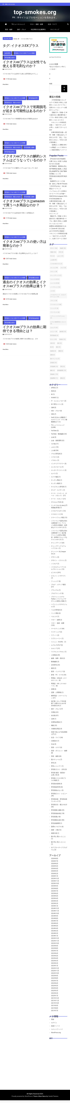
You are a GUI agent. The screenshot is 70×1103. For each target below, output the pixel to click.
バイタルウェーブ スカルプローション (58, 295)
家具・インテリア (57, 671)
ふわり (60, 256)
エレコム (54, 267)
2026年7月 (54, 861)
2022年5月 (54, 985)
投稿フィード (55, 1026)
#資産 (53, 252)
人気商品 (54, 655)
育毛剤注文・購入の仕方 (13, 102)
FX (52, 256)
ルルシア (54, 327)
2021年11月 (55, 1000)
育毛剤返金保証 (10, 152)
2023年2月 (54, 963)
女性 (52, 343)
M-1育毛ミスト (56, 404)
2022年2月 (54, 993)
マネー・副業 (55, 620)
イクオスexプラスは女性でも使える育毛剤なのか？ (24, 64)
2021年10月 (55, 1003)
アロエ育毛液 (55, 454)
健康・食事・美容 (57, 658)
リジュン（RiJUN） (57, 642)
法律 (52, 719)
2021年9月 (54, 1005)
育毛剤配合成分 (10, 57)
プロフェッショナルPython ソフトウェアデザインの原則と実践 (58, 599)
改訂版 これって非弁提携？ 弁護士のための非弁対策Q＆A (58, 703)
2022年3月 (54, 990)
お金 (52, 437)
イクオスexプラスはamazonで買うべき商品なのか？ (24, 203)
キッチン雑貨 (55, 483)
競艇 (61, 351)
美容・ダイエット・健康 (59, 751)
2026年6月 (54, 863)
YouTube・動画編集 (57, 434)
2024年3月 (54, 931)
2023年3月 (54, 961)
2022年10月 (55, 973)
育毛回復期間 (55, 823)
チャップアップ (55, 275)
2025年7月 (54, 891)
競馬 (52, 354)
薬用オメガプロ (56, 826)
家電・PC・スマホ (57, 675)
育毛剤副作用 (33, 98)
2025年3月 (54, 901)
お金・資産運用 (56, 440)
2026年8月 (54, 858)
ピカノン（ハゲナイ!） (58, 576)
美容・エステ (55, 747)
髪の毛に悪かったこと (58, 836)
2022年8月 (54, 978)
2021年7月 (54, 1010)
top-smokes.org (35, 12)
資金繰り (54, 374)
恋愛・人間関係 (56, 692)
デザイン (54, 557)
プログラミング (56, 593)
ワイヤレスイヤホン (57, 652)
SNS (52, 414)
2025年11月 (55, 881)
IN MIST (53, 397)
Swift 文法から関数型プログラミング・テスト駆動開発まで (59, 420)
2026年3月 (54, 871)
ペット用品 (54, 613)
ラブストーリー (56, 638)
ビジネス (54, 572)
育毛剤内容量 (55, 784)
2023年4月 (54, 958)
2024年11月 (55, 911)
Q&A (52, 407)
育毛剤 (53, 362)
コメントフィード (57, 1029)
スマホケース (55, 514)
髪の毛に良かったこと (58, 842)
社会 (52, 744)
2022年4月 (54, 988)
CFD (61, 252)
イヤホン (54, 460)
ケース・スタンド (57, 499)
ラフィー (54, 635)
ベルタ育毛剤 (55, 610)
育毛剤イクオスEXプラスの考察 (24, 53)
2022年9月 (54, 976)
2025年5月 (54, 896)
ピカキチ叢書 (53, 64)
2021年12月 (55, 998)
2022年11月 (55, 971)
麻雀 (62, 378)
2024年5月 (54, 926)
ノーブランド (55, 287)
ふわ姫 (53, 260)
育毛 (52, 763)
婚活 (52, 668)
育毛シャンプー (56, 766)
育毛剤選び (54, 817)
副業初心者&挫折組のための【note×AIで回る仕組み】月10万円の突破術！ (57, 228)
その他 (53, 444)
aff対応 (53, 388)
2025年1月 (54, 906)
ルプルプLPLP (56, 645)
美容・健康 (8, 29)
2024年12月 (55, 908)
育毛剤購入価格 (29, 147)
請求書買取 (61, 370)
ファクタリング (55, 304)
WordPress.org (56, 1032)
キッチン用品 (55, 480)
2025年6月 (54, 893)
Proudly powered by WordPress (22, 1096)
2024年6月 (54, 923)
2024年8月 (54, 918)
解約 (52, 370)
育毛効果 (54, 366)
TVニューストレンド (18, 24)
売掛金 (62, 339)
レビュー (53, 331)
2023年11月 (55, 941)
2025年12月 (55, 878)
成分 (59, 343)
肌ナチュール (55, 358)
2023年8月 (54, 948)
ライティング (55, 632)
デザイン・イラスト (57, 560)
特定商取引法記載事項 (38, 29)
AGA (52, 391)
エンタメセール (56, 467)
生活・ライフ (52, 24)
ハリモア (54, 564)
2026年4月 (54, 868)
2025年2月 (54, 903)
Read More (5, 84)
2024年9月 (54, 916)
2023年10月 (55, 943)
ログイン (54, 1023)
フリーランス (55, 312)
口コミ (53, 339)
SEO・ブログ (55, 411)
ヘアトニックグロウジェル (57, 317)
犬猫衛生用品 (55, 729)
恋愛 (52, 689)
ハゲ (52, 291)
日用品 (53, 712)
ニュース (54, 283)
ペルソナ (54, 616)
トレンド (54, 279)
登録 (52, 1019)
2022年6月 (54, 983)
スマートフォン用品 (57, 517)
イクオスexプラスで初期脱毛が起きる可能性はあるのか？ (24, 109)
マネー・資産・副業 (36, 24)
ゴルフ (63, 267)
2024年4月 (54, 928)
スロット (53, 271)
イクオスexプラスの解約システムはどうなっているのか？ (24, 158)
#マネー (53, 248)
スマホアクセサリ (57, 511)
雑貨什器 (54, 833)
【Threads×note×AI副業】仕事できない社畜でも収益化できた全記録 (58, 161)
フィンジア (54, 308)
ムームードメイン (55, 57)
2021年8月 (54, 1008)
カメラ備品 (54, 477)
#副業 (63, 248)
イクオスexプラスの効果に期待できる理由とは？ (24, 329)
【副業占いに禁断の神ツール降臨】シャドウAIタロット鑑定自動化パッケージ (58, 147)
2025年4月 (54, 898)
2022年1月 (54, 995)
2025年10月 (55, 883)
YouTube (54, 430)
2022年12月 (55, 968)
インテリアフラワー (57, 463)
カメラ (53, 473)
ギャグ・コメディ (57, 490)
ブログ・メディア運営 (58, 584)
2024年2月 (54, 933)
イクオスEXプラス (56, 263)
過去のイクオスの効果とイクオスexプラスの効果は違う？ (24, 284)
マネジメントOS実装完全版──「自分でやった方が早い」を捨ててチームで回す (58, 236)
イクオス (54, 457)
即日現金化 (54, 335)
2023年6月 (54, 953)
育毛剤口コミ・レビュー (59, 793)
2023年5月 (54, 956)
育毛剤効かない (56, 790)
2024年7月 (54, 921)
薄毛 (62, 366)
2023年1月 (54, 966)
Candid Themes (53, 1096)
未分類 (53, 715)
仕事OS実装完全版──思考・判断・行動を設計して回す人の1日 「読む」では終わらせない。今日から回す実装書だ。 (58, 137)
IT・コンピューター (57, 401)
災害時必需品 (55, 722)
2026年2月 (54, 873)
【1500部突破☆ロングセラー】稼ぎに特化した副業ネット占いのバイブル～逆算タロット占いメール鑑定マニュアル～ (58, 105)
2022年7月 (54, 981)
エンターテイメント (57, 470)
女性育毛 (7, 53)
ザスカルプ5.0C (56, 502)
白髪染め (54, 741)
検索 (50, 84)
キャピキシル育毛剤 (57, 487)
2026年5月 (54, 866)
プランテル (54, 590)
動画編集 (54, 661)
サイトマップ (54, 29)
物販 (52, 725)
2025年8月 (54, 888)
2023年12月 (55, 938)
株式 (58, 347)
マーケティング (56, 628)
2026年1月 (54, 876)
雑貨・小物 (54, 830)
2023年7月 (54, 951)
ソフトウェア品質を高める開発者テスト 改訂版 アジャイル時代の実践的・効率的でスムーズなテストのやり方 (59, 535)
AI (51, 394)
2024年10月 (55, 913)
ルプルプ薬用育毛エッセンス (58, 322)
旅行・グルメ (21, 29)
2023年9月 (54, 946)
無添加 (53, 351)
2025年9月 (54, 886)
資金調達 (54, 378)
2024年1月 (54, 936)
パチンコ (53, 300)
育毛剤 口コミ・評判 (58, 769)
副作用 (63, 331)
